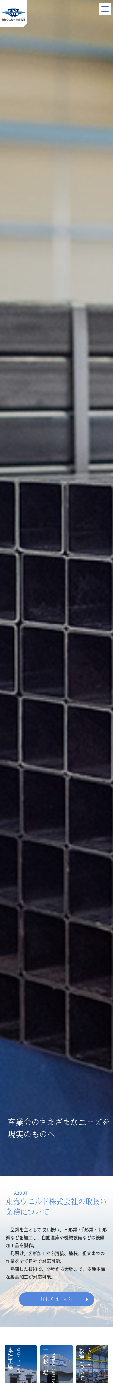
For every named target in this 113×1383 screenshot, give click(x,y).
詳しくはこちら (56, 1299)
